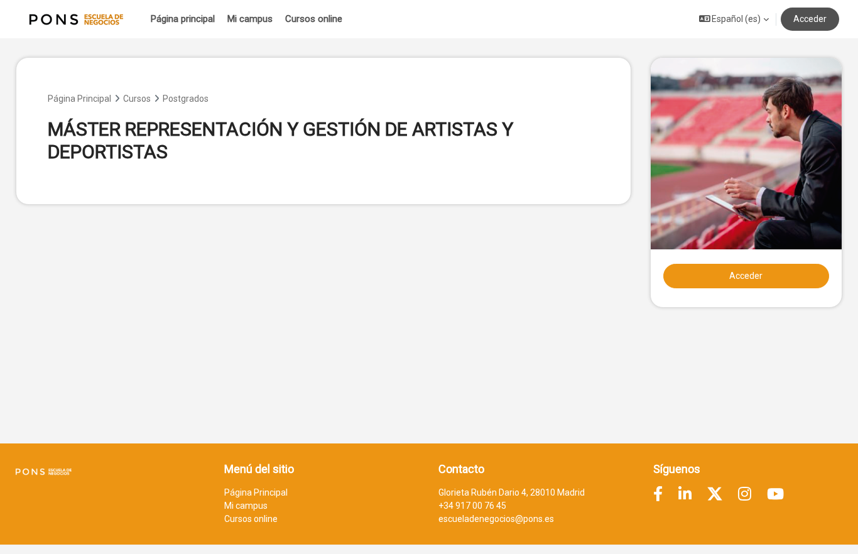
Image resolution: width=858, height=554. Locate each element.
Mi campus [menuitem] (250, 18)
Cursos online (251, 519)
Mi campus (246, 506)
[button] (733, 19)
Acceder (810, 19)
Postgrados (186, 99)
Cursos (137, 99)
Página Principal (79, 99)
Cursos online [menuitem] (313, 18)
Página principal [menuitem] (183, 18)
